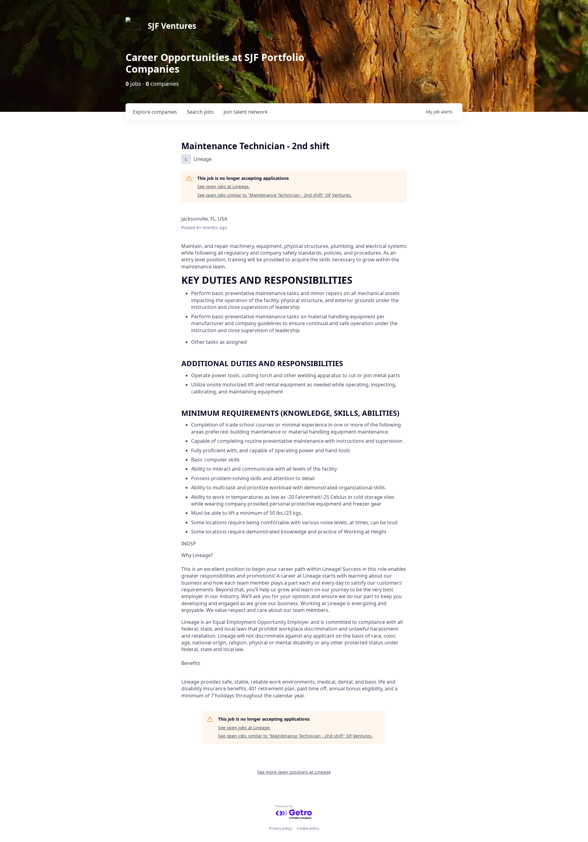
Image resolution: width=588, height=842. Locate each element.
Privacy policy (280, 828)
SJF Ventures (172, 25)
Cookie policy (308, 828)
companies (155, 111)
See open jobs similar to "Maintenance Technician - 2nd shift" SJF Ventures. (274, 195)
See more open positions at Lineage (294, 772)
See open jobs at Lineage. (223, 186)
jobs (200, 111)
